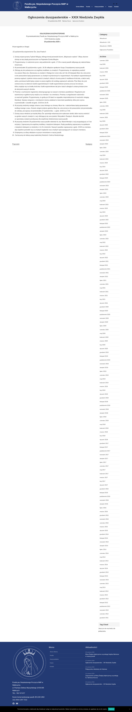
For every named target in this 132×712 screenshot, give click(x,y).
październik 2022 (105, 227)
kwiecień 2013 (104, 591)
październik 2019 (105, 360)
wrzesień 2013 (104, 580)
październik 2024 (105, 136)
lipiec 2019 (103, 371)
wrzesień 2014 (104, 542)
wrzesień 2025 (104, 94)
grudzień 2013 (104, 572)
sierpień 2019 (104, 367)
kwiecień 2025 (104, 113)
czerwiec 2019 (104, 375)
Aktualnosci (103, 38)
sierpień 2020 (104, 322)
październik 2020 (105, 314)
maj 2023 (102, 201)
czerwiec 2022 (104, 238)
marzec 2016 (104, 511)
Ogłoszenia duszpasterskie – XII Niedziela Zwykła (100, 684)
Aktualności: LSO (105, 42)
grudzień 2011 (104, 617)
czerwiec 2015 (104, 523)
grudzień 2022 (104, 219)
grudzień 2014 (104, 534)
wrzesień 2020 (104, 318)
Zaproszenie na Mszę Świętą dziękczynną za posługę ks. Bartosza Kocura (101, 676)
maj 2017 (102, 470)
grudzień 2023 (104, 174)
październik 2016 (105, 496)
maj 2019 (102, 379)
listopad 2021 (104, 265)
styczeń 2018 (104, 439)
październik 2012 (105, 606)
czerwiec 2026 (104, 60)
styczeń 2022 (104, 257)
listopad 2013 (104, 576)
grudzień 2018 (104, 398)
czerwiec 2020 (104, 329)
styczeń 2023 (104, 216)
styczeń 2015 (104, 530)
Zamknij (111, 709)
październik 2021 (105, 269)
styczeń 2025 (104, 125)
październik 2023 (105, 182)
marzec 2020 (104, 341)
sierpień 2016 (104, 504)
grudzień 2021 (104, 261)
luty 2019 (102, 390)
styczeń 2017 (104, 485)
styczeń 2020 (104, 348)
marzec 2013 (104, 595)
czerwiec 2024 (104, 151)
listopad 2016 (104, 492)
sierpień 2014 (104, 545)
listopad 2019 (104, 356)
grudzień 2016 (104, 489)
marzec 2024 (104, 163)
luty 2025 (102, 121)
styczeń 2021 (104, 303)
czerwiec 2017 (104, 466)
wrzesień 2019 (104, 364)
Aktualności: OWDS (106, 46)
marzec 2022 (104, 250)
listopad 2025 (104, 87)
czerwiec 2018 (104, 420)
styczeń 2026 (104, 79)
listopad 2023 (104, 178)
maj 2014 (102, 557)
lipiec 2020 (103, 326)
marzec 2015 (104, 526)
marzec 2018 (104, 432)
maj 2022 (102, 242)
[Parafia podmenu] (92, 6)
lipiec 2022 (103, 235)
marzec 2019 (104, 386)
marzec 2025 (104, 117)
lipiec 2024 (103, 147)
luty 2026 (102, 75)
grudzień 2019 (104, 352)
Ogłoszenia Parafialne (78, 21)
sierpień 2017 (104, 458)
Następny (89, 144)
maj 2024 (102, 155)
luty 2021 (102, 299)
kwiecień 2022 (104, 246)
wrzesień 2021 (104, 272)
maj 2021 (102, 288)
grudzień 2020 (104, 307)
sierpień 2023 (104, 189)
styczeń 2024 (104, 170)
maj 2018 (102, 424)
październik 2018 (105, 405)
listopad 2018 (104, 401)
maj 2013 (102, 587)
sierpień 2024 (104, 144)
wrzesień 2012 (104, 610)
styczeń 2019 (104, 394)
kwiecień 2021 (104, 291)
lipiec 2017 (103, 462)
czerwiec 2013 (104, 583)
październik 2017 (105, 451)
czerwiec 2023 (104, 197)
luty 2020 (102, 345)
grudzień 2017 (104, 443)
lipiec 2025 (103, 102)
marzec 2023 (104, 208)
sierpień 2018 (104, 413)
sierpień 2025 (104, 98)
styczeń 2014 (104, 568)
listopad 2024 (104, 132)
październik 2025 (105, 91)
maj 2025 (102, 110)
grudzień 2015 (104, 515)
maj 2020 (102, 333)
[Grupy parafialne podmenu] (105, 6)
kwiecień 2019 (104, 382)
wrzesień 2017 (104, 454)
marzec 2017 (104, 477)
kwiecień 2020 (104, 337)
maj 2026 (102, 64)
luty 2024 (102, 166)
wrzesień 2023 (104, 185)
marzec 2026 (104, 72)
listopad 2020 (104, 310)
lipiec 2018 (103, 417)
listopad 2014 (104, 538)
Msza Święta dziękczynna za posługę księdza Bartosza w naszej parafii (102, 655)
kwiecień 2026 (104, 68)
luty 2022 (102, 254)
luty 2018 (102, 435)
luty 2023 (102, 212)
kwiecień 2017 (104, 473)
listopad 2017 (104, 447)
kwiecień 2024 (104, 159)
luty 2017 (102, 481)
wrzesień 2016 (104, 500)
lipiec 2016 (103, 508)
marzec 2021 (104, 295)
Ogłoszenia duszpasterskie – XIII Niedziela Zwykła (100, 662)
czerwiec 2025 (104, 106)
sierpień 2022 (104, 231)
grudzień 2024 (104, 128)
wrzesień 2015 (104, 519)
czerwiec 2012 (104, 614)
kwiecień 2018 (104, 428)
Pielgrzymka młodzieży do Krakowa (96, 669)
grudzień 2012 (104, 598)
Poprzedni (15, 144)
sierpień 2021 (104, 276)
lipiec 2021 (103, 280)
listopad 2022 (104, 223)
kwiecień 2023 (104, 204)
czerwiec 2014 (104, 553)
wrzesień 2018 (104, 409)
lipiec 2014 (103, 549)
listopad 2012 (104, 602)
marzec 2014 (104, 564)
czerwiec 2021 (104, 284)
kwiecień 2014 (104, 561)
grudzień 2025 (104, 83)
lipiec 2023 (103, 193)
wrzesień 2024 (104, 140)
